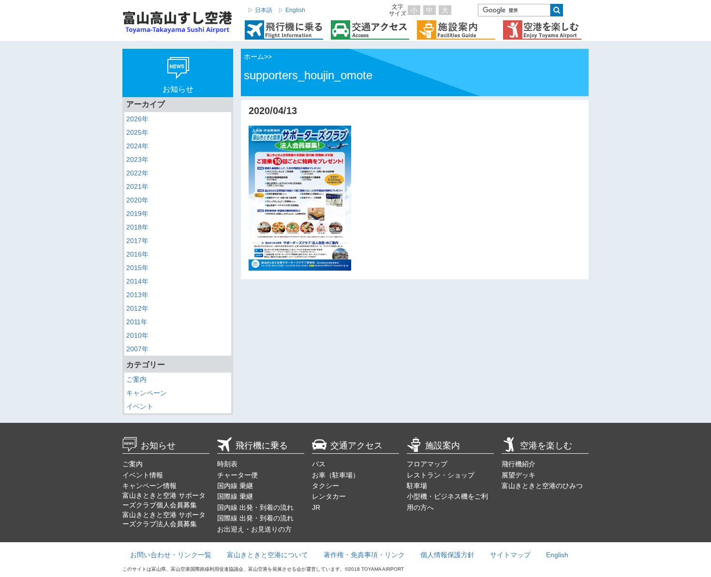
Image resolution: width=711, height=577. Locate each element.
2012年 (137, 308)
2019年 (137, 213)
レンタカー (329, 496)
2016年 (137, 254)
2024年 (137, 146)
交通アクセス (356, 445)
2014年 (137, 281)
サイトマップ (510, 555)
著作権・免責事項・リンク (364, 555)
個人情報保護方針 (447, 555)
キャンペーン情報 (149, 486)
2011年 (137, 322)
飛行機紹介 (518, 464)
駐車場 (417, 486)
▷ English (291, 10)
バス (319, 464)
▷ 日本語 (260, 10)
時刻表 (227, 464)
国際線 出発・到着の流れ (255, 518)
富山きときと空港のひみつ (542, 486)
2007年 (137, 349)
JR (316, 507)
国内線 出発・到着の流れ (255, 507)
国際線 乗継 (235, 496)
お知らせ (158, 445)
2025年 (137, 132)
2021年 (137, 186)
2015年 (137, 268)
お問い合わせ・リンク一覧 (170, 555)
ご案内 (136, 379)
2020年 (137, 200)
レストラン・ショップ (440, 475)
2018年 (137, 227)
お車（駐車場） (335, 475)
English (557, 555)
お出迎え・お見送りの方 (254, 529)
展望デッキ (518, 475)
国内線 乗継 (235, 486)
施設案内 (442, 445)
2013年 (137, 295)
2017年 (137, 241)
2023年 (137, 159)
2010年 (137, 335)
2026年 (137, 119)
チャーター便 (237, 475)
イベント (139, 406)
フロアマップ (427, 464)
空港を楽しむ (546, 445)
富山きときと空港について (267, 555)
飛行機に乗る (262, 445)
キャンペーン (146, 393)
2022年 (137, 173)
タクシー (325, 486)
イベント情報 (142, 475)
